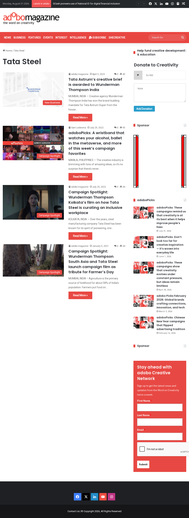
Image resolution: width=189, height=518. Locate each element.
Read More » (80, 117)
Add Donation (144, 108)
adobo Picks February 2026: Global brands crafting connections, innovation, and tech (171, 301)
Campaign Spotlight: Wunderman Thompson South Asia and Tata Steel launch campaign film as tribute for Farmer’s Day (93, 262)
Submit (143, 464)
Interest (61, 37)
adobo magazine (79, 74)
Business (20, 37)
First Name (144, 400)
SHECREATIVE (117, 37)
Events (48, 37)
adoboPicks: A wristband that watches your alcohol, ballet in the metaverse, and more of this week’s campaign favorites (96, 143)
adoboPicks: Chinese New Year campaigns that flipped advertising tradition (171, 323)
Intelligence (78, 37)
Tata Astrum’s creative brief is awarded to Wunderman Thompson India (95, 84)
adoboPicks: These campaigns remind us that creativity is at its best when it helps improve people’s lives (171, 217)
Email (141, 429)
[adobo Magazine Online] (31, 18)
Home (8, 50)
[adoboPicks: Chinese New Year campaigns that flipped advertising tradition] (143, 322)
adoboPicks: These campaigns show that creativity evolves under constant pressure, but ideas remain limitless (170, 274)
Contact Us (73, 511)
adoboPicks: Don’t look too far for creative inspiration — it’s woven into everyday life (170, 244)
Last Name (144, 415)
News (7, 37)
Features (34, 37)
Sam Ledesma (78, 127)
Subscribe (99, 37)
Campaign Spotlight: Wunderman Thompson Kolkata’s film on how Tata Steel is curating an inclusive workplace (95, 202)
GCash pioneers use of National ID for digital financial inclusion (86, 3)
